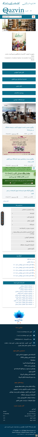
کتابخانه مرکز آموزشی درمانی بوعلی (23, 295)
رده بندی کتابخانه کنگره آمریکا (27, 377)
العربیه (26, 11)
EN (31, 11)
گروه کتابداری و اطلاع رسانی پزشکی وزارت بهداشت (23, 233)
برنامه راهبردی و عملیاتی (28, 209)
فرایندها (32, 213)
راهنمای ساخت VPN (29, 366)
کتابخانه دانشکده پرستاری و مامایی (23, 291)
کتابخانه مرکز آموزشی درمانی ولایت (23, 297)
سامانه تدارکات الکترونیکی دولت (26, 398)
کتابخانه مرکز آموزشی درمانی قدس (23, 302)
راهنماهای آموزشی (29, 237)
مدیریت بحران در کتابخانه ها (27, 228)
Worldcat (33, 360)
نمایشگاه (32, 224)
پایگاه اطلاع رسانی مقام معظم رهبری (25, 386)
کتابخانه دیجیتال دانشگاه (28, 395)
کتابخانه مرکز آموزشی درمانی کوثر (24, 299)
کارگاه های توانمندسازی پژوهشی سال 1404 (23, 275)
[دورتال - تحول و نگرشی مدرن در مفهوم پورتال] (36, 435)
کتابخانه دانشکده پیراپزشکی (25, 288)
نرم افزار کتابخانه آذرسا (29, 363)
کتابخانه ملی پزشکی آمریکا (27, 374)
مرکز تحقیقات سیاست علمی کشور (25, 400)
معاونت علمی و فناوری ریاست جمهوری (24, 389)
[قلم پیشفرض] (2, 224)
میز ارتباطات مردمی (19, 100)
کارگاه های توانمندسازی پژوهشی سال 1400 (23, 264)
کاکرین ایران (32, 371)
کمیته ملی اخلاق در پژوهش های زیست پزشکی (22, 392)
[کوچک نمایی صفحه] (2, 216)
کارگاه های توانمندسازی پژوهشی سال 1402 (23, 270)
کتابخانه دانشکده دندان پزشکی (25, 293)
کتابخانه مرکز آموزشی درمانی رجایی (23, 304)
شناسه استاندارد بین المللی (19, 79)
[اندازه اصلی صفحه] (2, 218)
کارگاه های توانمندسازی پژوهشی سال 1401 (23, 267)
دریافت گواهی (30, 262)
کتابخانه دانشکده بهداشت (26, 289)
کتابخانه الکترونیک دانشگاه (27, 245)
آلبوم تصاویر (31, 249)
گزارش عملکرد (30, 221)
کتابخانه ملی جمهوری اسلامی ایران (25, 354)
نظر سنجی (19, 86)
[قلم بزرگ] (2, 221)
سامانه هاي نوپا (30, 241)
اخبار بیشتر (6, 201)
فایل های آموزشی (19, 72)
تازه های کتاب (30, 217)
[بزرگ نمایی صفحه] (2, 213)
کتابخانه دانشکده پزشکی (26, 286)
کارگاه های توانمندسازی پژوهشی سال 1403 (23, 273)
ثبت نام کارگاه (30, 259)
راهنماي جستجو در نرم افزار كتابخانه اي (24, 369)
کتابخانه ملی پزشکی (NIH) (28, 357)
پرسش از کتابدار (19, 93)
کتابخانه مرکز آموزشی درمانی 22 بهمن (23, 300)
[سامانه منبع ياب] (19, 315)
